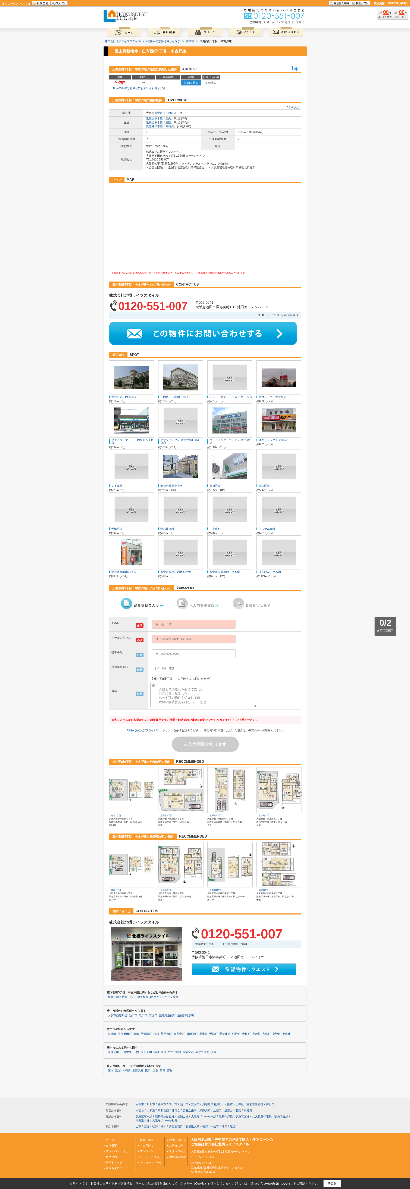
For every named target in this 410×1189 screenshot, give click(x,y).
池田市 (133, 1015)
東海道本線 (142, 1120)
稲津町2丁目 (265, 890)
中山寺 (215, 1126)
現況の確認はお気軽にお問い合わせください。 (142, 88)
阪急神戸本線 (154, 126)
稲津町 (112, 1033)
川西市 (151, 1104)
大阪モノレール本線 (203, 1116)
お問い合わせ (177, 1139)
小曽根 (256, 1033)
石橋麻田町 (125, 1033)
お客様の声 (176, 1145)
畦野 (155, 1126)
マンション (147, 1151)
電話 (171, 668)
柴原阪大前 (202, 1052)
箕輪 (136, 1033)
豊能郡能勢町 (185, 1015)
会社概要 (111, 1145)
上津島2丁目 (265, 815)
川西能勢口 (176, 1126)
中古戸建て (147, 1145)
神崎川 (169, 126)
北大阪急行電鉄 (262, 1116)
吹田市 (143, 1015)
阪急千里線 (281, 1116)
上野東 (276, 1033)
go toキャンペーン (151, 1162)
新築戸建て (147, 1139)
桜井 (163, 1126)
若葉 (238, 1110)
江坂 (155, 1070)
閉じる (332, 1183)
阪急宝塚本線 (154, 118)
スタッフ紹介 (177, 1151)
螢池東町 (166, 1033)
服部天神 (146, 1052)
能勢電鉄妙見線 (164, 1116)
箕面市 (153, 1015)
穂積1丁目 (116, 815)
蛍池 (178, 1052)
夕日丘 (286, 1033)
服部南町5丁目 (216, 890)
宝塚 (146, 1126)
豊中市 (158, 112)
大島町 (266, 1033)
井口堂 (176, 1110)
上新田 (217, 1110)
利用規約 (134, 730)
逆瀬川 (234, 1126)
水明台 (140, 1110)
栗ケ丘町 (224, 1033)
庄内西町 (168, 112)
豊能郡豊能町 (167, 1015)
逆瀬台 (228, 1110)
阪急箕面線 (242, 1116)
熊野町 (236, 1033)
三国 (168, 122)
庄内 (168, 118)
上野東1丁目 (166, 815)
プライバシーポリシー (159, 730)
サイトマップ (114, 1162)
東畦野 (248, 1110)
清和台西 (163, 1110)
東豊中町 (179, 1033)
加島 (162, 1070)
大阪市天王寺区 (234, 1104)
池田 (224, 1126)
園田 (148, 1070)
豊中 (171, 1052)
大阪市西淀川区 (117, 1015)
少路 (214, 1052)
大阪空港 (188, 1052)
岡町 (163, 1052)
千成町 (213, 1033)
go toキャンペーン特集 (164, 996)
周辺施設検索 (177, 1157)
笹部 (205, 1126)
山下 (138, 1126)
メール (160, 668)
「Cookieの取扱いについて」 (276, 1183)
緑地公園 (113, 1052)
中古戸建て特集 (138, 996)
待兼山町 (146, 1033)
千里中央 (126, 1052)
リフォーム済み (149, 1157)
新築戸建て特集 (117, 996)
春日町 (246, 1033)
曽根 (156, 1052)
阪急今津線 (226, 1116)
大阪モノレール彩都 (164, 1120)
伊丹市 (270, 1104)
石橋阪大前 (192, 1126)
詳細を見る (191, 82)
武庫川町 (205, 1110)
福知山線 (182, 1116)
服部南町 (192, 1033)
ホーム (110, 1139)
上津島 (203, 1033)
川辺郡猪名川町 (212, 1104)
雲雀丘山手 (190, 1110)
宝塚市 (140, 1104)
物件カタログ (114, 1168)
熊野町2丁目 (215, 815)
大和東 (151, 1110)
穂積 (156, 1033)
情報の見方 (293, 107)
